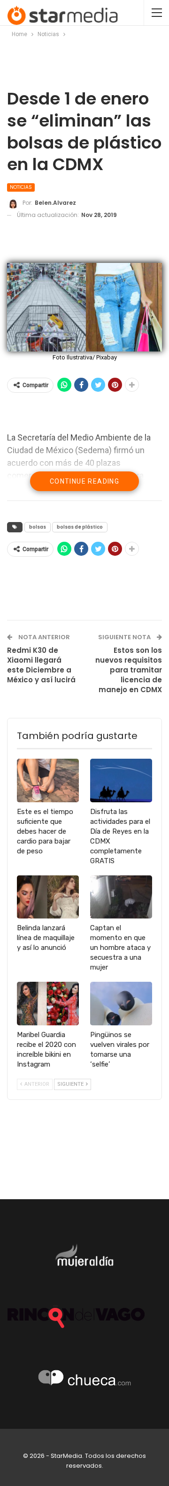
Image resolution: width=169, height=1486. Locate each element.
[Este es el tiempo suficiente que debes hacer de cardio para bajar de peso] (48, 780)
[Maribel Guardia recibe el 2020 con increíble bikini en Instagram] (48, 1003)
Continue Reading (84, 481)
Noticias (21, 187)
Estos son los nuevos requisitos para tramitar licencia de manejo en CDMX (128, 669)
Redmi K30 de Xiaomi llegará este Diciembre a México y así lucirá (41, 665)
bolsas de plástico (80, 526)
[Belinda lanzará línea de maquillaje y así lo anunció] (48, 896)
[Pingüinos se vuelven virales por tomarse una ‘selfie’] (121, 1003)
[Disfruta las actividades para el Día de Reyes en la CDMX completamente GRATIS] (121, 780)
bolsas (37, 526)
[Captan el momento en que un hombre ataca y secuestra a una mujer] (121, 896)
